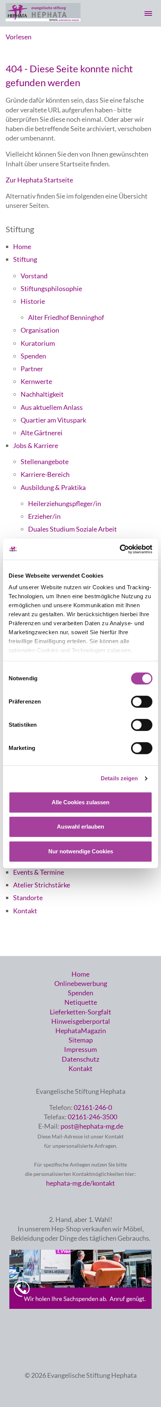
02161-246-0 (93, 1107)
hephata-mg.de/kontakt (80, 1183)
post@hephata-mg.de (92, 1126)
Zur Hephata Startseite (39, 180)
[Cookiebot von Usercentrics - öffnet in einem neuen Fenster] (119, 549)
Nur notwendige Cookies (80, 851)
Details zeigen (119, 778)
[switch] (141, 702)
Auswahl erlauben (80, 826)
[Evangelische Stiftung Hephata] (43, 19)
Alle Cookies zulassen (80, 802)
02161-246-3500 (92, 1117)
